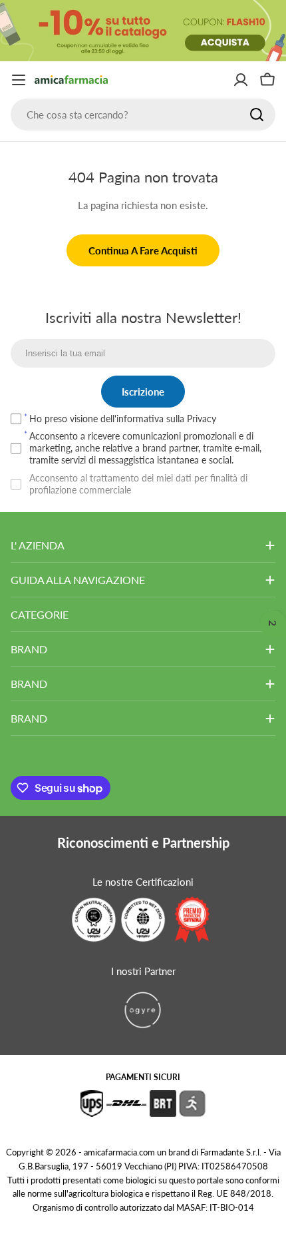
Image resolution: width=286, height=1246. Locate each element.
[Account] (241, 80)
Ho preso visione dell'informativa (122, 418)
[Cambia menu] (19, 80)
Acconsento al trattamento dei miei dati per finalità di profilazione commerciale (138, 483)
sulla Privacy (191, 418)
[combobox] (143, 115)
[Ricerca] (257, 115)
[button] (272, 623)
